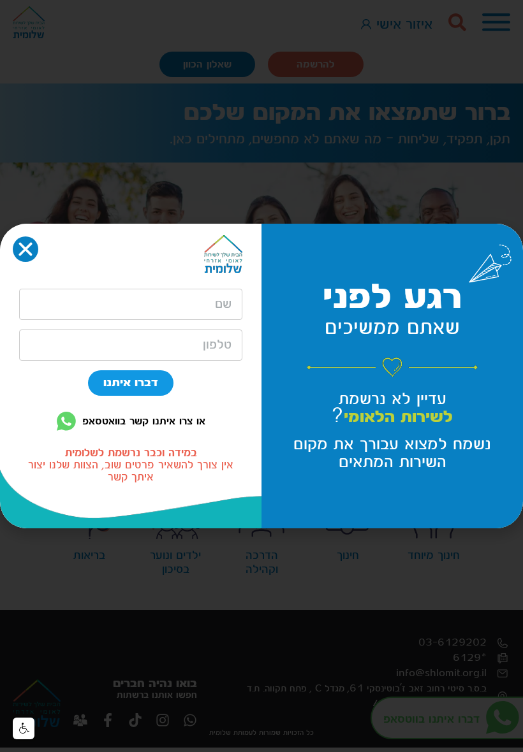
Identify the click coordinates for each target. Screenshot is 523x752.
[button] (23, 728)
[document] (261, 376)
